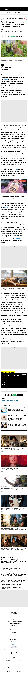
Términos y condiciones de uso (14, 636)
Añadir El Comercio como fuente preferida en (14, 18)
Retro (19, 667)
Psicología (20, 12)
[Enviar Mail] (2, 67)
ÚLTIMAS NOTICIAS (7, 557)
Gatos (4, 400)
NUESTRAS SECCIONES (14, 657)
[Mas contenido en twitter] (14, 653)
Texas (10, 12)
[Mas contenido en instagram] (16, 653)
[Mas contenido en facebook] (11, 653)
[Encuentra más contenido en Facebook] (2, 36)
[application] (14, 380)
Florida (2, 12)
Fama (9, 667)
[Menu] (2, 9)
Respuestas (16, 400)
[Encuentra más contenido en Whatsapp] (8, 36)
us (8, 664)
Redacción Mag (7, 67)
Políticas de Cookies (14, 641)
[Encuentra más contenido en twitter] (5, 36)
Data (19, 664)
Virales (8, 671)
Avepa (16, 169)
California (6, 12)
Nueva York (15, 12)
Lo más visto (5, 405)
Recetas (19, 671)
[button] (4, 384)
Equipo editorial (14, 615)
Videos (19, 660)
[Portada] (14, 614)
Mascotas (9, 400)
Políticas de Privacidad (14, 639)
